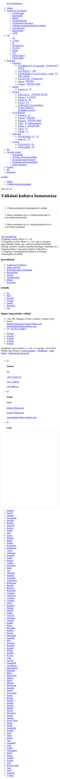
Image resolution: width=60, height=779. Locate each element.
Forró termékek (28, 351)
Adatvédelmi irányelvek (18, 353)
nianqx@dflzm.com (33, 324)
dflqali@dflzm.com (15, 324)
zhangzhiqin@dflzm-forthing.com (22, 326)
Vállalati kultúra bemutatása (19, 184)
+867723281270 (14, 377)
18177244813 (13, 382)
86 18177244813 (18, 329)
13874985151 (13, 386)
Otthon (10, 181)
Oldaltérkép (42, 351)
